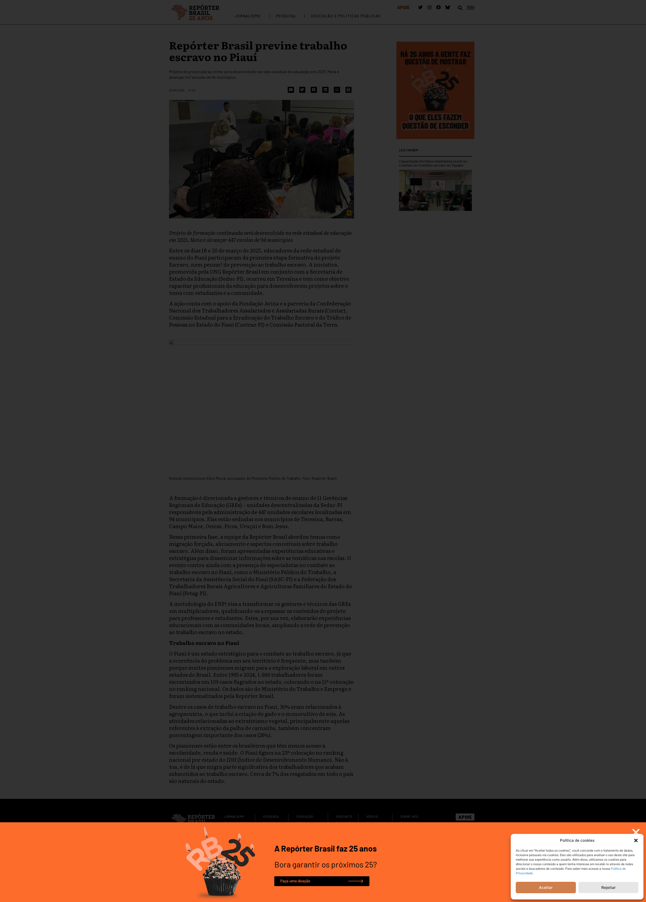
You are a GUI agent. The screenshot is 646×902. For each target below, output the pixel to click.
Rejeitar (608, 887)
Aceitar (546, 887)
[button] (635, 840)
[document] (323, 451)
